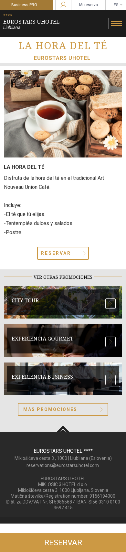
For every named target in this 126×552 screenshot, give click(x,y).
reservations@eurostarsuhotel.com (62, 465)
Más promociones (50, 409)
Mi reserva (88, 5)
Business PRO (24, 5)
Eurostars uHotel (63, 451)
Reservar (56, 253)
